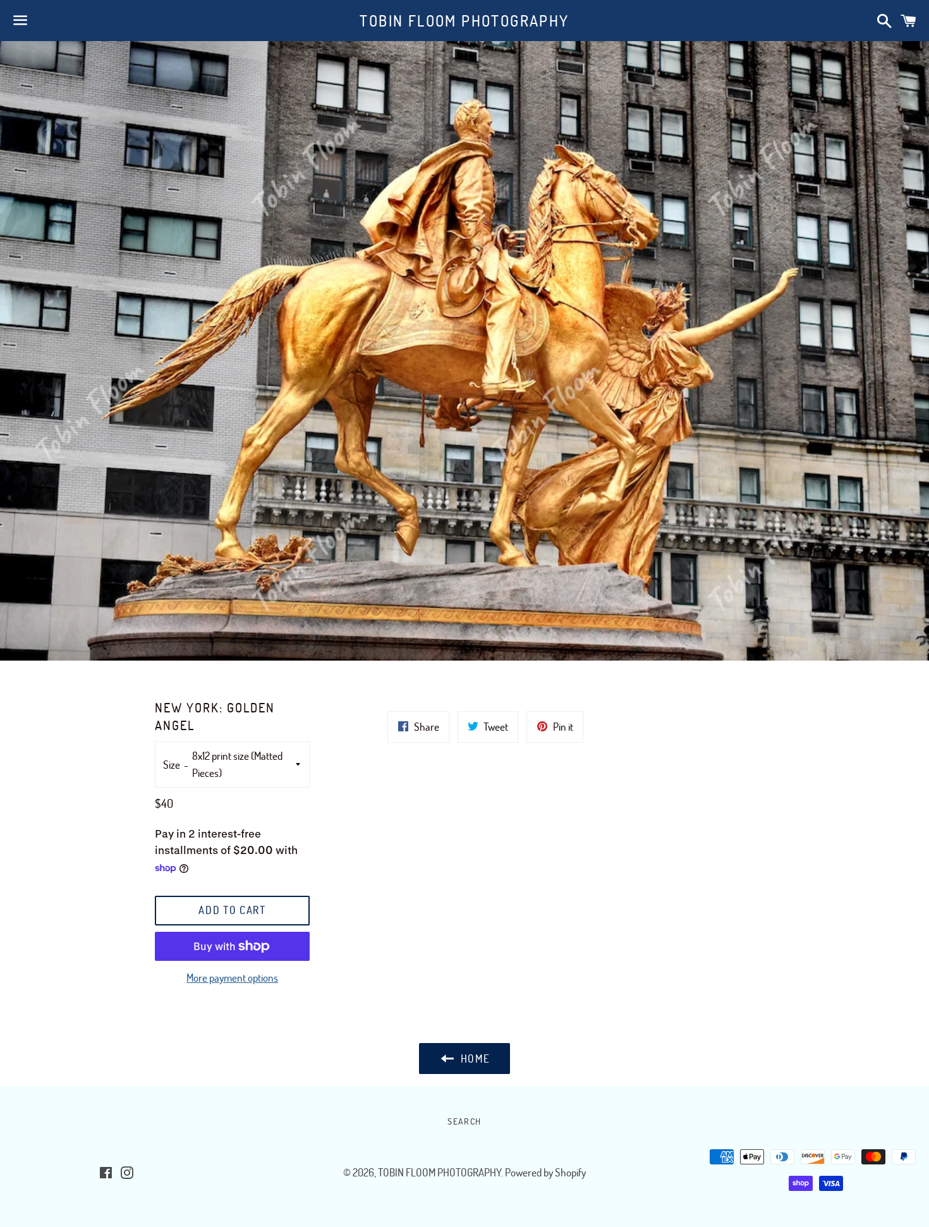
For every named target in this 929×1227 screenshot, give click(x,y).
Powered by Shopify (545, 1172)
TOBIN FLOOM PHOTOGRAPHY (464, 20)
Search (464, 1121)
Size (171, 764)
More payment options (232, 977)
